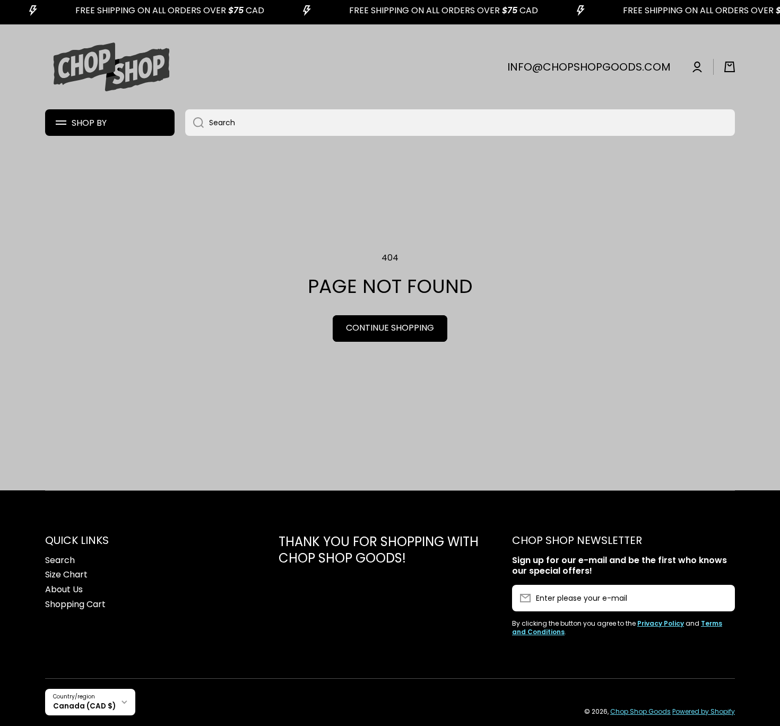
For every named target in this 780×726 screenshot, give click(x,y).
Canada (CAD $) (84, 706)
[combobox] (460, 122)
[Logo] (111, 67)
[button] (729, 67)
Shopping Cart (75, 604)
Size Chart (66, 574)
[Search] (194, 122)
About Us (64, 589)
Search (60, 560)
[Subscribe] (721, 598)
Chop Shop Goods (640, 711)
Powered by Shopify (703, 711)
